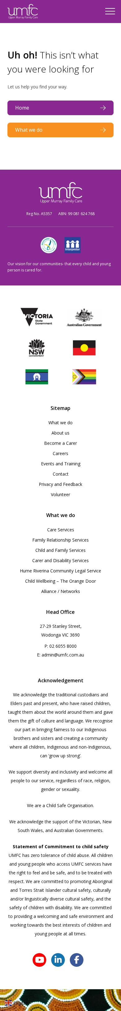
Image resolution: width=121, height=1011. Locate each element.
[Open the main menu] (110, 11)
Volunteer (60, 494)
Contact (61, 474)
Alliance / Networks (60, 591)
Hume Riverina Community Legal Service (60, 571)
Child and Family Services (60, 550)
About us (60, 433)
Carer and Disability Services (60, 560)
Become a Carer (60, 443)
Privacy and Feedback (60, 484)
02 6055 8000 (63, 646)
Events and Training (60, 464)
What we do (29, 129)
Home (22, 107)
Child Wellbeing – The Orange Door (60, 581)
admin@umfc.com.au (63, 655)
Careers (60, 453)
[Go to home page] (22, 11)
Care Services (60, 530)
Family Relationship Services (60, 540)
